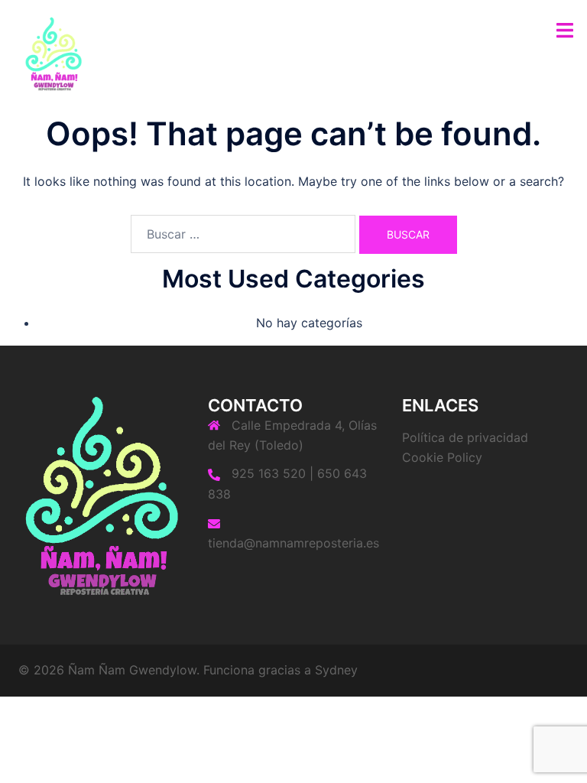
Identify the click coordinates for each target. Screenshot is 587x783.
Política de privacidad (465, 437)
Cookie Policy (442, 457)
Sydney (336, 669)
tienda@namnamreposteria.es (293, 543)
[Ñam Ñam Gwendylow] (53, 52)
